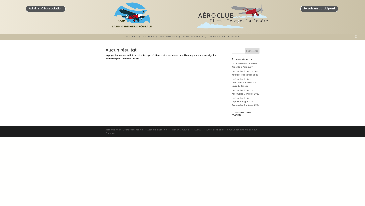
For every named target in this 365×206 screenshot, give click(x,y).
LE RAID (148, 36)
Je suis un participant (319, 8)
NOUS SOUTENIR (193, 36)
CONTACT (233, 36)
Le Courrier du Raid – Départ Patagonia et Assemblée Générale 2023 (245, 102)
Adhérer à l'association (45, 8)
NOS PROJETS (168, 36)
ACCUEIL (131, 36)
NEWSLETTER (217, 36)
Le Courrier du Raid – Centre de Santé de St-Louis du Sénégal (244, 83)
